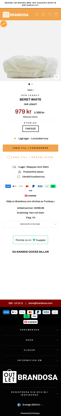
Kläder (29, 350)
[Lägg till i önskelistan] (20, 262)
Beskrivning (30, 224)
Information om (29, 360)
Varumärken (30, 330)
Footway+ (49, 201)
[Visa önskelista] (50, 14)
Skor (30, 340)
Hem (29, 90)
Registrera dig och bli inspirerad (29, 393)
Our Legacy (30, 95)
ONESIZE (30, 128)
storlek (30, 123)
